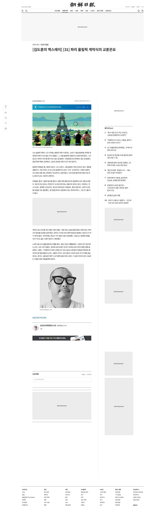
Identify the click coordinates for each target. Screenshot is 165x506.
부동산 (83, 505)
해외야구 (102, 497)
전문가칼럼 (45, 45)
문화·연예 (118, 489)
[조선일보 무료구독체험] (61, 338)
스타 (116, 495)
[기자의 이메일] (41, 329)
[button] (36, 107)
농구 (101, 505)
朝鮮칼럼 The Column (28, 497)
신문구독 (127, 7)
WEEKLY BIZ (84, 492)
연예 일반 (117, 492)
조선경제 (83, 489)
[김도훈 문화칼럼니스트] (35, 327)
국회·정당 (46, 497)
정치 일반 (46, 492)
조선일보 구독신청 (138, 492)
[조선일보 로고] (82, 4)
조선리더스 (136, 489)
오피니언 (35, 45)
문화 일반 (117, 502)
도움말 (83, 374)
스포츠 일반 (103, 492)
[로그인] (142, 11)
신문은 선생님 (137, 497)
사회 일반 (67, 492)
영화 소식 (117, 497)
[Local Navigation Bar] (22, 11)
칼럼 (23, 495)
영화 (118, 505)
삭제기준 (89, 374)
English (133, 7)
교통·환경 (68, 505)
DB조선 (135, 505)
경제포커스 (25, 505)
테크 (82, 495)
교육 (66, 500)
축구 (101, 500)
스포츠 (102, 489)
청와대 (46, 495)
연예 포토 (117, 500)
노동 (66, 502)
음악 (122, 497)
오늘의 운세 (136, 500)
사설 (23, 492)
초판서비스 (136, 495)
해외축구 (102, 502)
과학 (82, 497)
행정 (45, 505)
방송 (119, 495)
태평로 (24, 500)
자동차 (83, 502)
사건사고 (67, 495)
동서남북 (24, 502)
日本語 (138, 7)
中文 (142, 7)
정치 (45, 489)
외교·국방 (46, 502)
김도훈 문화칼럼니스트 (38, 101)
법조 (66, 497)
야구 (101, 495)
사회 (66, 489)
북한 (45, 500)
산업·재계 (83, 500)
